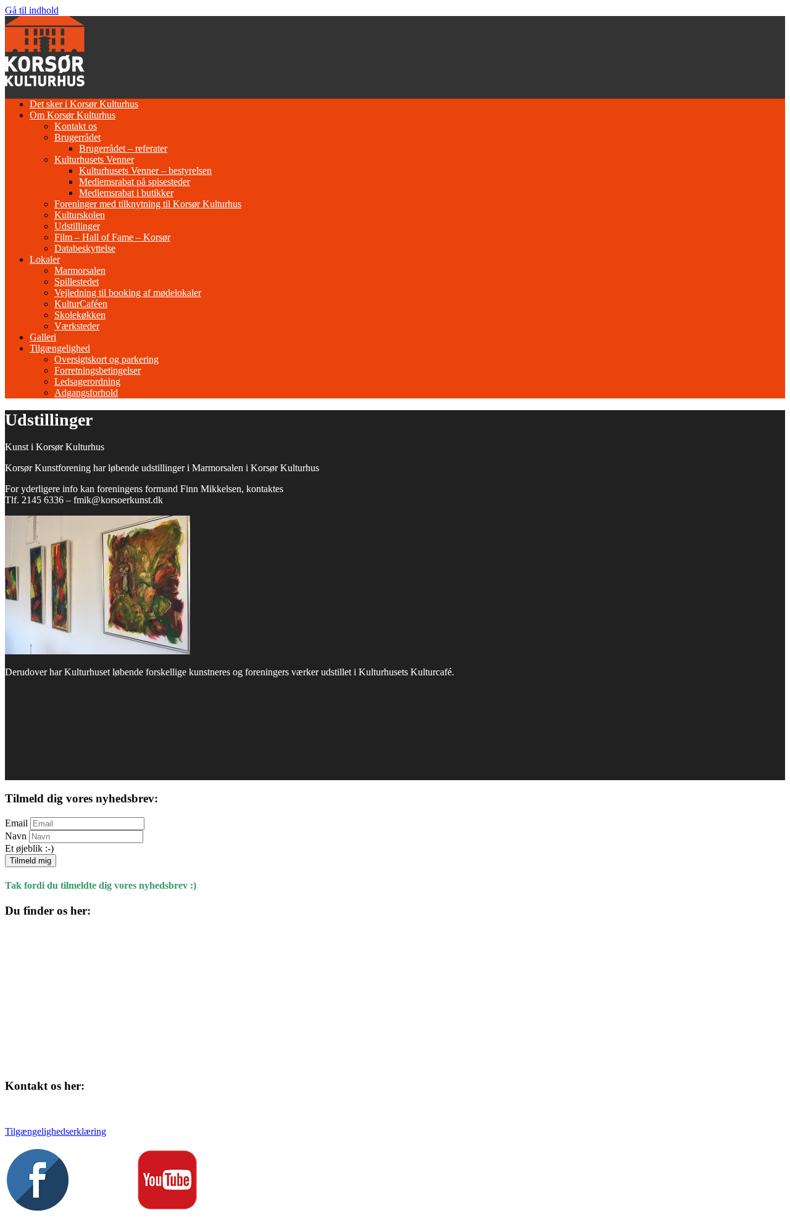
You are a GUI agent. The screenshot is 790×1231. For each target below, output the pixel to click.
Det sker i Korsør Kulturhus (84, 104)
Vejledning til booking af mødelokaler (127, 292)
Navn (16, 836)
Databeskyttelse (84, 248)
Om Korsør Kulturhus (72, 115)
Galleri (43, 337)
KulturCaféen (80, 303)
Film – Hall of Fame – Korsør (112, 237)
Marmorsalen (80, 270)
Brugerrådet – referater (123, 148)
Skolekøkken (80, 315)
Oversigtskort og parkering (106, 359)
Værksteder (76, 326)
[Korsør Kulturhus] (45, 83)
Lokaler (45, 259)
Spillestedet (76, 281)
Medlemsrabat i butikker (126, 192)
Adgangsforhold (86, 392)
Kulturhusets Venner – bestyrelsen (145, 170)
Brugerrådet (77, 137)
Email (16, 823)
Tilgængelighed (60, 348)
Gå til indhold (32, 10)
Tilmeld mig (30, 860)
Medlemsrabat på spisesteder (134, 181)
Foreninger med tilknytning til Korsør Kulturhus (147, 204)
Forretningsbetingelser (97, 370)
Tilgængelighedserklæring (55, 1131)
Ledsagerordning (87, 381)
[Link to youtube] (167, 1207)
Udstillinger (77, 226)
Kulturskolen (79, 215)
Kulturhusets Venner (94, 159)
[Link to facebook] (38, 1207)
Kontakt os (75, 126)
